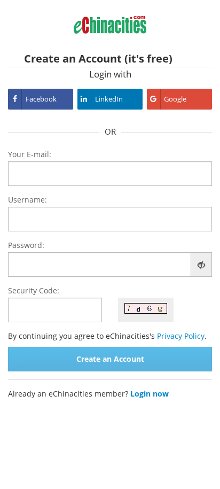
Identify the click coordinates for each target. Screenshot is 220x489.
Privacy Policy (181, 336)
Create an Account (110, 359)
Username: (27, 200)
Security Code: (33, 290)
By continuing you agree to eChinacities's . (107, 336)
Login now (149, 394)
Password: (26, 245)
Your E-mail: (29, 154)
